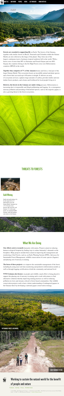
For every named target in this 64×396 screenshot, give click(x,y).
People (20, 1)
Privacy (22, 387)
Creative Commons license (37, 392)
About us (6, 1)
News (25, 1)
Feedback (12, 387)
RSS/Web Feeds (29, 387)
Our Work (13, 1)
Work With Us (42, 1)
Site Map (17, 387)
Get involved (33, 1)
